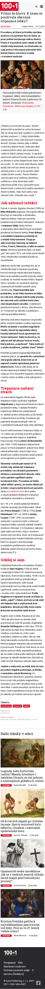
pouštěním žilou (16, 491)
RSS (20, 962)
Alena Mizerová (20, 935)
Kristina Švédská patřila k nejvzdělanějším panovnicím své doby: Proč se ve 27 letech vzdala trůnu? (20, 926)
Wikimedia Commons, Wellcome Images (15, 719)
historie (17, 706)
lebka (26, 706)
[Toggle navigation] (41, 6)
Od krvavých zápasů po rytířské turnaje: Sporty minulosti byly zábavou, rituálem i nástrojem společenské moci (22, 826)
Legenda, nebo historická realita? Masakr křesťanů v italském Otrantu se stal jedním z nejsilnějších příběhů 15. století (22, 776)
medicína (6, 706)
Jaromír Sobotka (21, 835)
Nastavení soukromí (15, 966)
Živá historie (5, 713)
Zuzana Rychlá (20, 885)
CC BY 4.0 (34, 719)
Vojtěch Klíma (27, 26)
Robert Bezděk (20, 785)
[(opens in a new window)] (38, 973)
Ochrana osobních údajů (17, 970)
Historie (6, 785)
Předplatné (10, 962)
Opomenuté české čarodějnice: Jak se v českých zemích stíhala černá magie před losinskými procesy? (22, 876)
